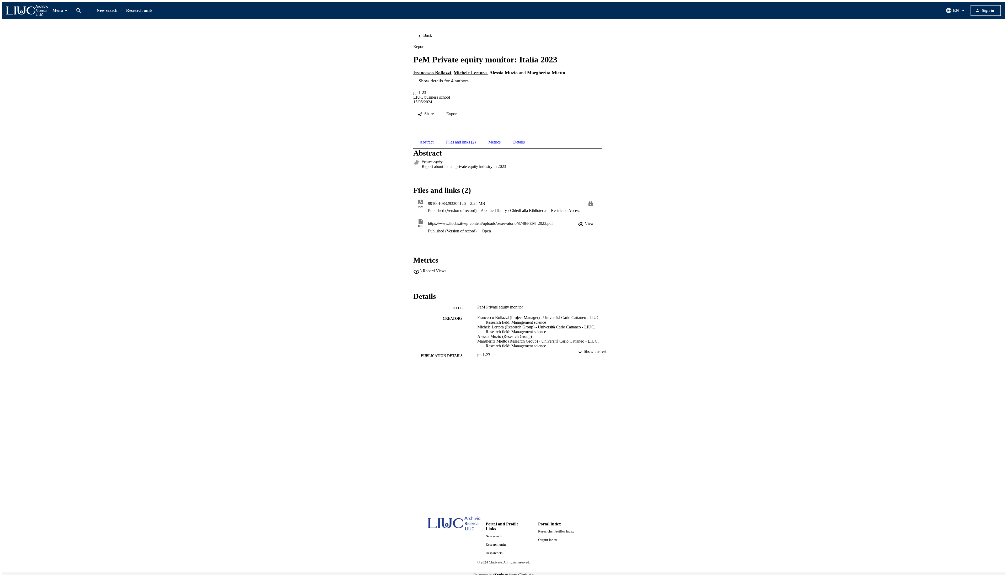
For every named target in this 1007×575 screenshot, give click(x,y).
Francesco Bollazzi (432, 72)
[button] (586, 223)
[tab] (426, 142)
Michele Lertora (470, 72)
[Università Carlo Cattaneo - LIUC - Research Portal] (27, 11)
